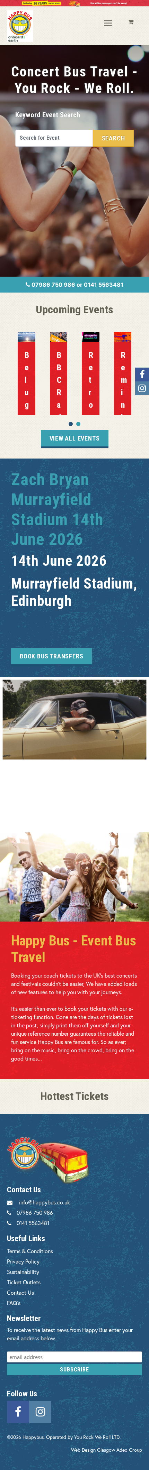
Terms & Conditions (30, 1251)
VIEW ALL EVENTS (75, 438)
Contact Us (20, 1292)
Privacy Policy (23, 1261)
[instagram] (40, 1411)
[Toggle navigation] (108, 23)
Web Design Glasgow (93, 1449)
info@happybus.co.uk (44, 1202)
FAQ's (13, 1302)
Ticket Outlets (24, 1282)
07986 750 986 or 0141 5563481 (76, 284)
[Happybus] (20, 26)
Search (113, 138)
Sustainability (23, 1271)
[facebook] (18, 1411)
